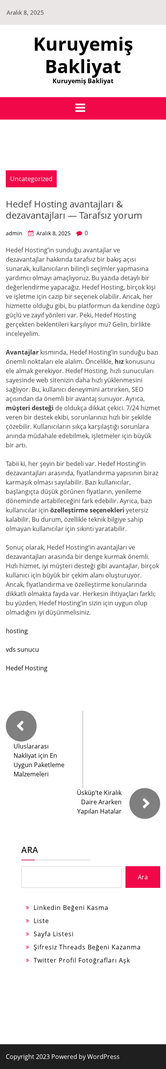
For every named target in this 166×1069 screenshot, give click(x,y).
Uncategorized (31, 179)
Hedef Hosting (26, 668)
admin (14, 233)
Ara (29, 850)
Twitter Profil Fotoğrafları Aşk (82, 960)
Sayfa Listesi (54, 934)
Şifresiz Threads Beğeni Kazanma (87, 947)
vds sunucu (22, 649)
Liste (41, 921)
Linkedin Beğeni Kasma (71, 907)
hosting (17, 631)
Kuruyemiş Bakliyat (83, 55)
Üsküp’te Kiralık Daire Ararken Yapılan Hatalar (99, 801)
